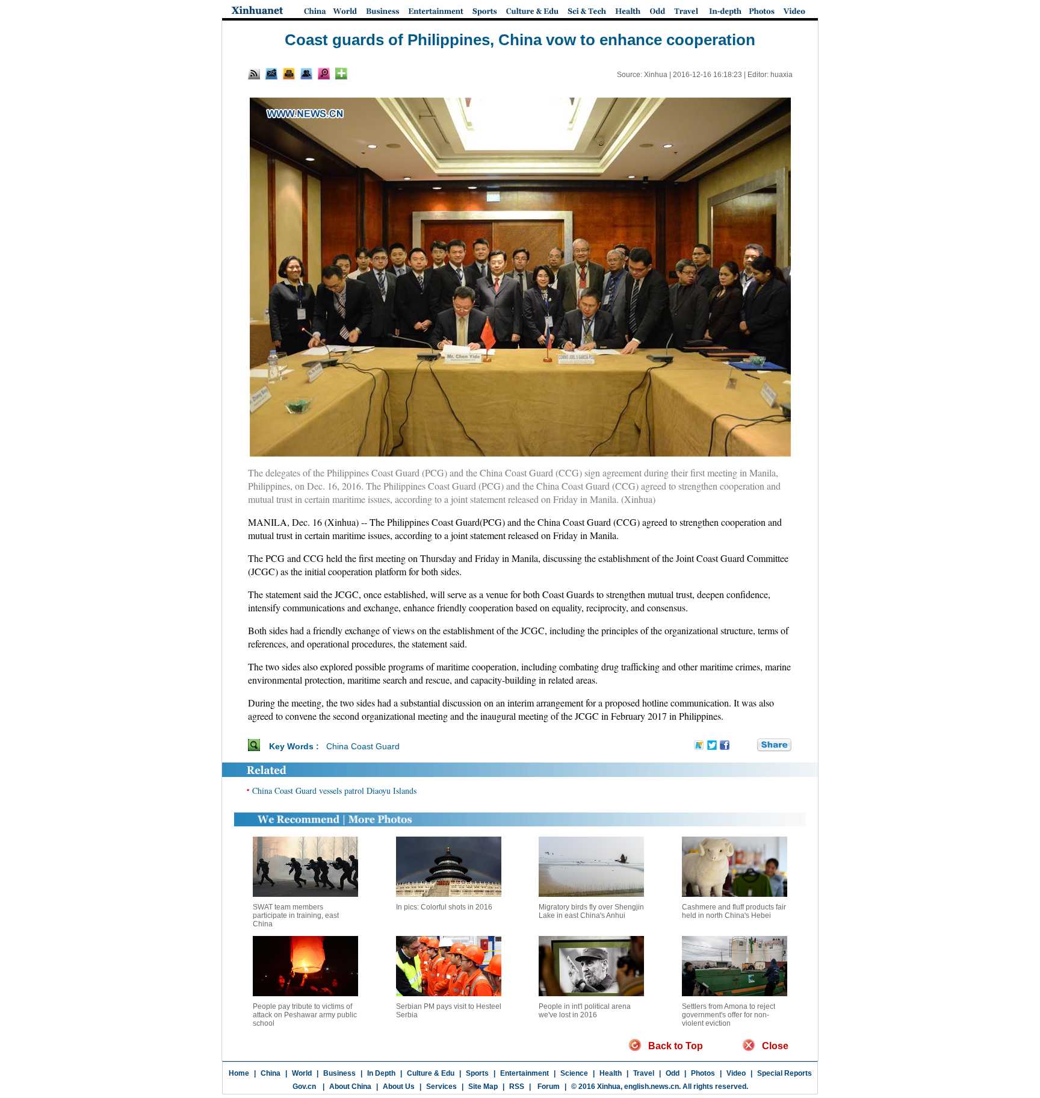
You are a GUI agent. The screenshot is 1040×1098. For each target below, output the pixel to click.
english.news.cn (651, 1086)
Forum (548, 1086)
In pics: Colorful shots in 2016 (444, 907)
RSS (516, 1086)
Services (441, 1086)
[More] (341, 73)
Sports (477, 1073)
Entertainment (524, 1073)
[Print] (289, 73)
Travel (643, 1073)
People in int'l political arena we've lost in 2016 (585, 1010)
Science (574, 1073)
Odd (672, 1073)
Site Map (483, 1086)
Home (239, 1073)
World (302, 1073)
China (270, 1073)
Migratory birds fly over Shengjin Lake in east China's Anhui (591, 911)
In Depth (381, 1073)
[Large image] (324, 73)
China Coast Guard (363, 746)
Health (610, 1073)
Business (339, 1073)
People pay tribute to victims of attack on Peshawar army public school (305, 1015)
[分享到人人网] (749, 745)
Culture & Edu (430, 1073)
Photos (703, 1073)
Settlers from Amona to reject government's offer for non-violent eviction (728, 1015)
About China (350, 1086)
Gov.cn (304, 1086)
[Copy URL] (306, 73)
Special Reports (784, 1073)
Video (736, 1073)
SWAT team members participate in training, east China (296, 915)
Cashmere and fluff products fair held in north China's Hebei (734, 911)
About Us (399, 1086)
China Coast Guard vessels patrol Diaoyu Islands (334, 790)
